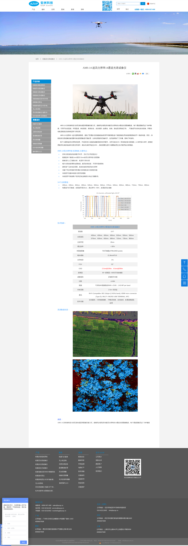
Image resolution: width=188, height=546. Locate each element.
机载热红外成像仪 (39, 95)
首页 (37, 59)
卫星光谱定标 (37, 132)
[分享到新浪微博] (138, 74)
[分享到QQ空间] (140, 74)
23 (147, 74)
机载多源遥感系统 (39, 85)
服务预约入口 (37, 151)
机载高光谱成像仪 (39, 88)
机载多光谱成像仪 (39, 92)
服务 (43, 9)
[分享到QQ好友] (135, 74)
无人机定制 (36, 128)
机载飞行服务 (37, 124)
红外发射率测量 (38, 147)
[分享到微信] (133, 74)
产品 (33, 9)
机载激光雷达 (37, 102)
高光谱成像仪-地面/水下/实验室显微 (42, 112)
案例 (62, 9)
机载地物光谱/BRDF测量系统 (42, 99)
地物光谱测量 (37, 144)
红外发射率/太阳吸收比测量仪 (42, 116)
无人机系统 (36, 109)
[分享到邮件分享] (143, 74)
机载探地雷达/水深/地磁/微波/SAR (42, 105)
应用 (53, 9)
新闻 (72, 9)
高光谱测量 (36, 140)
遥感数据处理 (37, 136)
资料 (82, 9)
